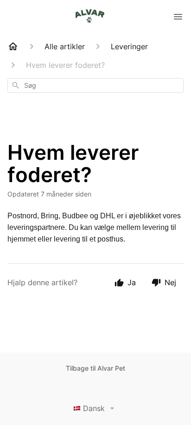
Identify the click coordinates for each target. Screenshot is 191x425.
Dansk (94, 408)
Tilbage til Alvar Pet (95, 368)
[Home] (13, 46)
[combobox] (95, 85)
